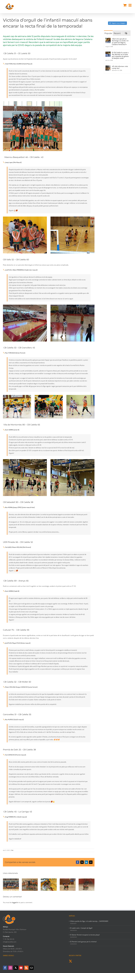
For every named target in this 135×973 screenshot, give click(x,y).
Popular (108, 33)
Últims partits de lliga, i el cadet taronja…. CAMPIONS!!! (89, 921)
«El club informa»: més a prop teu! (120, 67)
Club (12, 850)
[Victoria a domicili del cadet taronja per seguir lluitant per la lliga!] (86, 879)
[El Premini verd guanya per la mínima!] (68, 879)
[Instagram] (10, 968)
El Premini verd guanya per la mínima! (83, 942)
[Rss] (26, 968)
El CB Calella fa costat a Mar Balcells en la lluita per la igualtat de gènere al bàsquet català (120, 55)
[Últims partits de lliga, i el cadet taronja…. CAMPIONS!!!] (11, 879)
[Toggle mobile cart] (124, 5)
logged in (15, 902)
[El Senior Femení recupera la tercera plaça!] (49, 879)
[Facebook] (5, 968)
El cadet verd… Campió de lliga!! (81, 928)
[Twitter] (16, 968)
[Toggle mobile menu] (130, 5)
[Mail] (31, 968)
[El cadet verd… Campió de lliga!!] (30, 879)
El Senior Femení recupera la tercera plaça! (85, 935)
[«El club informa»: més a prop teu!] (108, 67)
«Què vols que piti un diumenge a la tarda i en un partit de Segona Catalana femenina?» (120, 41)
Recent (117, 33)
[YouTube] (21, 968)
